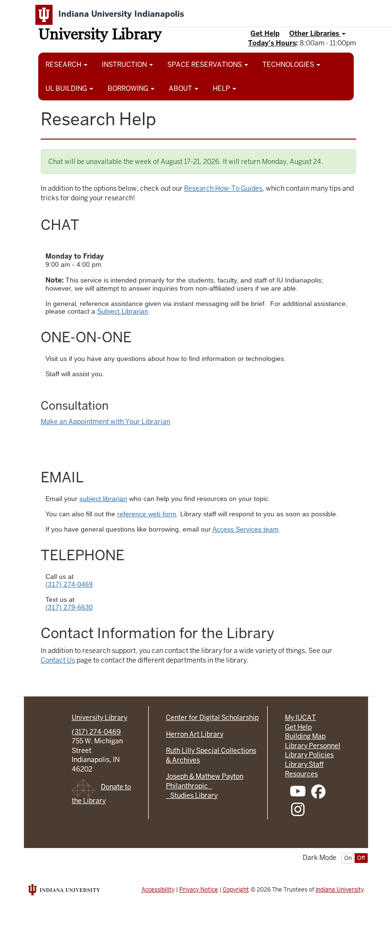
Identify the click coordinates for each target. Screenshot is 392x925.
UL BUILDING (66, 88)
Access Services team (245, 529)
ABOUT (181, 88)
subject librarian (103, 498)
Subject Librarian (122, 311)
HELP (222, 88)
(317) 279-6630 (69, 607)
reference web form (146, 514)
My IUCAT (300, 717)
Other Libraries (315, 33)
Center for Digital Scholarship (212, 717)
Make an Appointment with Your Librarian (105, 421)
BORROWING (129, 88)
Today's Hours (272, 43)
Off (361, 858)
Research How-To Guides (223, 188)
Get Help (265, 33)
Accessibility (158, 889)
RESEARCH (64, 64)
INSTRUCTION (125, 64)
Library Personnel (312, 745)
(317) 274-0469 (69, 584)
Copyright (236, 889)
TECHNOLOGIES (289, 64)
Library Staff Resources (304, 769)
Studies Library (192, 795)
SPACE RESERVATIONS (205, 64)
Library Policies (309, 755)
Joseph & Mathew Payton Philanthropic (204, 781)
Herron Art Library (194, 734)
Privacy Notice (198, 889)
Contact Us (58, 660)
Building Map (305, 736)
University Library (100, 36)
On (348, 858)
